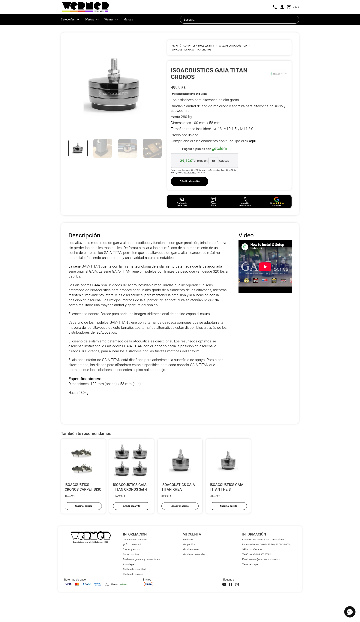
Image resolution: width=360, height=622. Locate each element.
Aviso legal (128, 564)
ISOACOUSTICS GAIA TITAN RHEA (178, 487)
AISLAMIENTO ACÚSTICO (233, 45)
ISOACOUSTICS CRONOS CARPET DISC (83, 487)
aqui (252, 141)
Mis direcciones (191, 549)
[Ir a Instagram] (237, 584)
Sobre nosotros (131, 554)
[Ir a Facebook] (230, 584)
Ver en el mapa (250, 564)
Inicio (174, 45)
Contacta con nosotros (135, 539)
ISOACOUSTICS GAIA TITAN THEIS (226, 487)
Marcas (128, 19)
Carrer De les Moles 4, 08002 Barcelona (263, 539)
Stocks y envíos (131, 549)
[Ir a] (279, 73)
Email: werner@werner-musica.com (261, 559)
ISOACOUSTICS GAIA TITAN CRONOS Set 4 (130, 487)
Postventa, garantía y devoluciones (141, 559)
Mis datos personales (194, 554)
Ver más (201, 172)
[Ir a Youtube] (224, 584)
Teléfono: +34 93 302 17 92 (256, 554)
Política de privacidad (134, 569)
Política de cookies (133, 574)
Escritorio (188, 539)
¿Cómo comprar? (132, 544)
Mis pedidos (189, 544)
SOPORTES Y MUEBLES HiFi (198, 45)
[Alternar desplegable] (77, 19)
